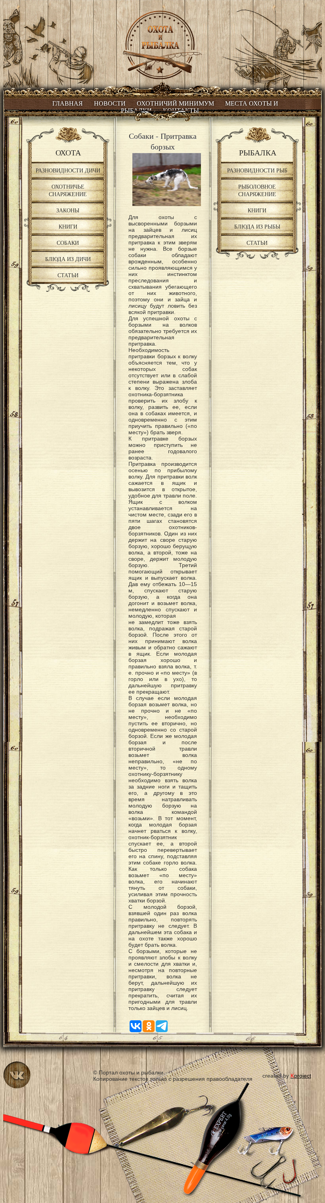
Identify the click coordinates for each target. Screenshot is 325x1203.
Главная (67, 103)
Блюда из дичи (68, 259)
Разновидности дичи (68, 170)
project (301, 1075)
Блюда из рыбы (257, 226)
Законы (67, 210)
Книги (68, 226)
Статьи (67, 275)
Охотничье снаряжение (68, 190)
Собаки (68, 242)
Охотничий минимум (175, 103)
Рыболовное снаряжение (257, 190)
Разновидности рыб (257, 170)
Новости (110, 103)
